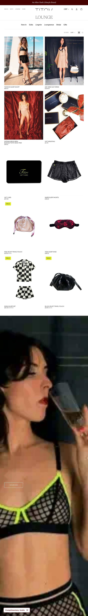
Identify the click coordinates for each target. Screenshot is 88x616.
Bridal (58, 25)
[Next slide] (80, 60)
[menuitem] (23, 9)
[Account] (76, 9)
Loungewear (49, 25)
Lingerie (39, 25)
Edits (31, 25)
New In (24, 25)
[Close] (27, 610)
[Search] (72, 9)
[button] (73, 32)
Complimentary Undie (15, 610)
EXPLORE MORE (14, 485)
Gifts (65, 25)
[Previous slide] (48, 60)
